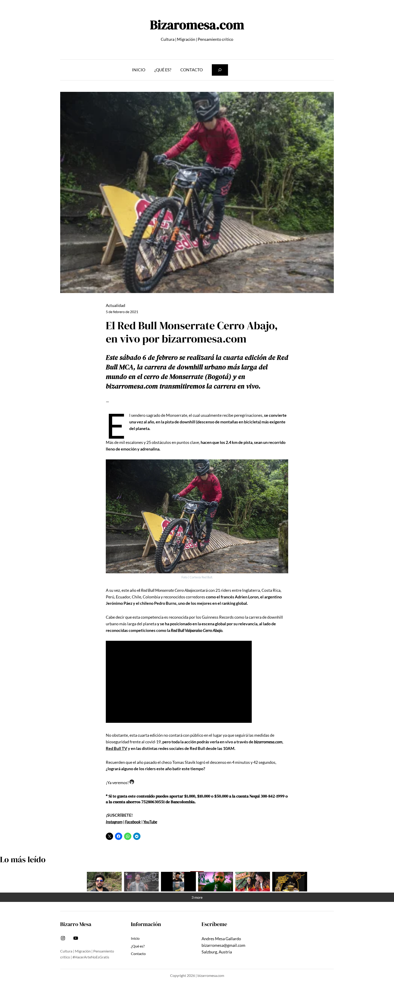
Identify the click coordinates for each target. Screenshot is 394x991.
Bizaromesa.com (197, 24)
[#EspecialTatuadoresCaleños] (141, 881)
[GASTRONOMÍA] (289, 881)
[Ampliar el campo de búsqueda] (220, 69)
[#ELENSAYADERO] (215, 881)
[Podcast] (252, 881)
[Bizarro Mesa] (104, 881)
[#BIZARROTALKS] (178, 881)
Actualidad (115, 305)
